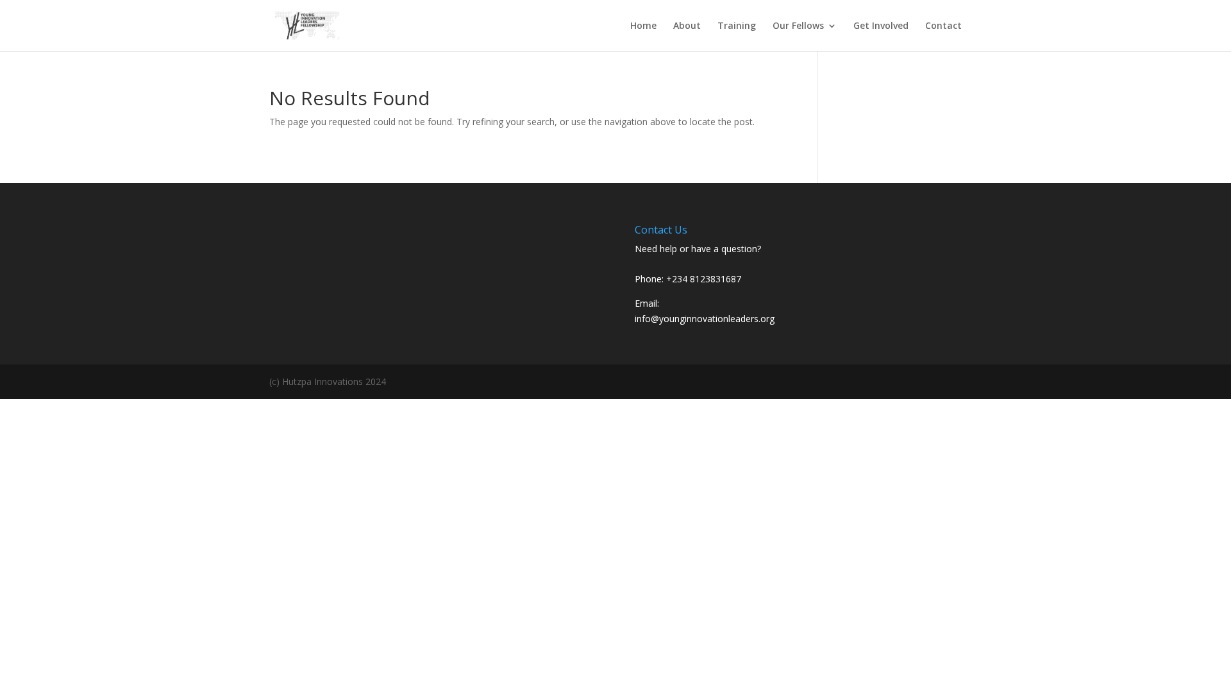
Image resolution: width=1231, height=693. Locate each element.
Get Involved (881, 26)
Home (643, 26)
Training (736, 26)
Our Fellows (798, 26)
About (687, 26)
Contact (943, 26)
